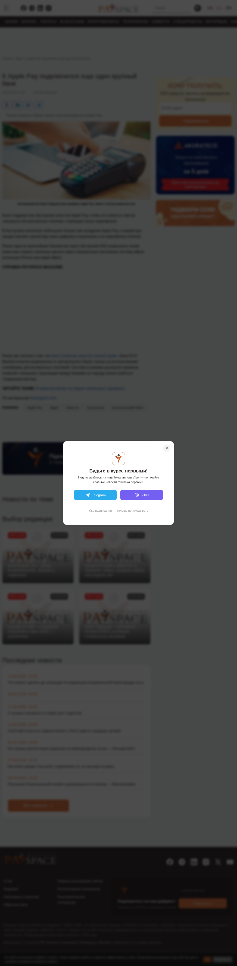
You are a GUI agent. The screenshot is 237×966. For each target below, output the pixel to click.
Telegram (99, 495)
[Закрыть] (166, 448)
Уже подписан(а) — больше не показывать (118, 510)
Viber (145, 495)
